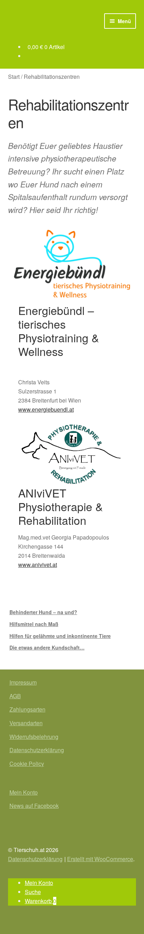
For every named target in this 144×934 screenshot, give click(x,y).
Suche (33, 892)
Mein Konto (23, 792)
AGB (15, 696)
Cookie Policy (26, 764)
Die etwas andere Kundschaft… (47, 647)
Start (14, 77)
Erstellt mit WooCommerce (100, 859)
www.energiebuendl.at (46, 409)
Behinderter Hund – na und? (43, 612)
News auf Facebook (34, 806)
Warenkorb (40, 901)
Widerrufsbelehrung (33, 737)
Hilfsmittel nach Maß (33, 623)
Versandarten (26, 723)
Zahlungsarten (27, 709)
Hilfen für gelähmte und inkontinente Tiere (60, 635)
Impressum (23, 682)
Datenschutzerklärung (36, 750)
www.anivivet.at (37, 565)
